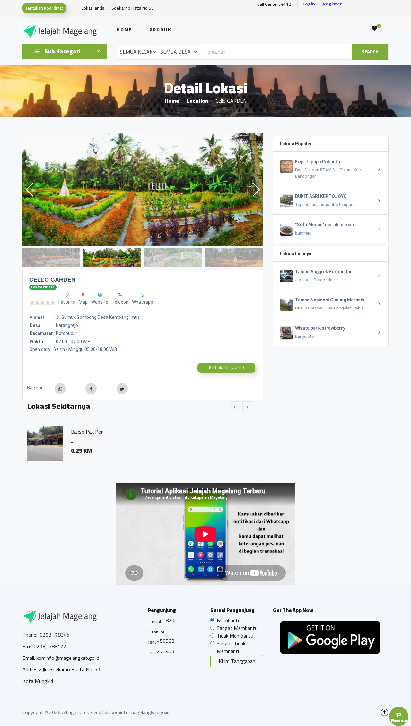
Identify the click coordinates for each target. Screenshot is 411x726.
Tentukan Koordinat (44, 8)
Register (332, 4)
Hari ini (154, 621)
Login (308, 4)
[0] (374, 28)
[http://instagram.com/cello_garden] (100, 294)
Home (124, 29)
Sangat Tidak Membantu (231, 647)
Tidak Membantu (235, 636)
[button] (255, 190)
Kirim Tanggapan (237, 661)
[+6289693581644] (120, 294)
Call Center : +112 (274, 4)
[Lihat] (142, 189)
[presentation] (234, 406)
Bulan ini (156, 632)
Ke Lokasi (226, 367)
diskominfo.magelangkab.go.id (137, 712)
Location (197, 100)
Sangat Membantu (237, 628)
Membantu (228, 620)
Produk (160, 29)
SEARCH (370, 52)
